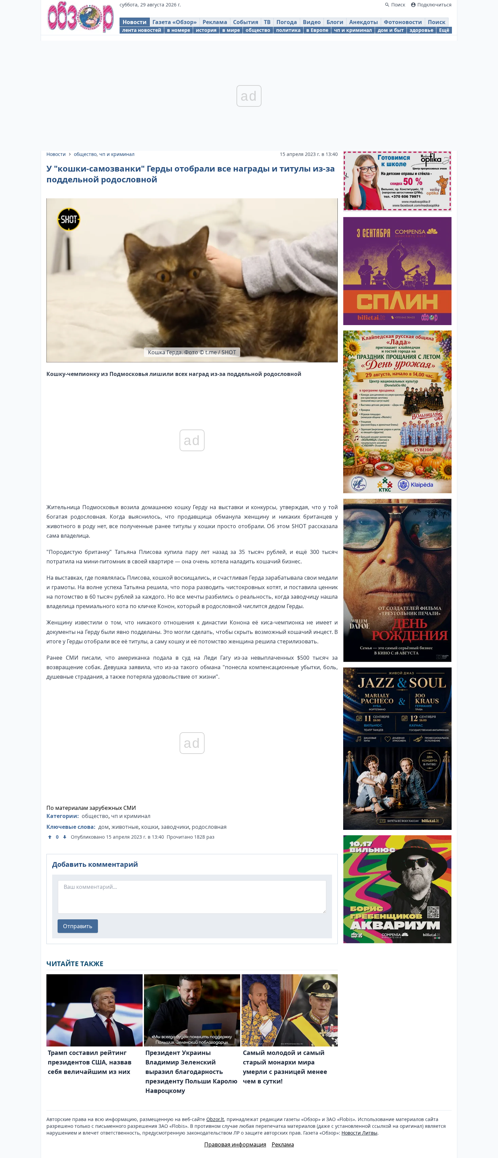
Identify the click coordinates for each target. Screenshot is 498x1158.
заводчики (175, 827)
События (245, 22)
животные (125, 827)
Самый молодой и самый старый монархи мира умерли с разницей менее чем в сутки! (285, 1067)
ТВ (267, 22)
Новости (135, 22)
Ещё (444, 30)
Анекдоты (363, 22)
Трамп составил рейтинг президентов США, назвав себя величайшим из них (89, 1062)
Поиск (436, 22)
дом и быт (391, 30)
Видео (312, 22)
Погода (286, 22)
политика (288, 30)
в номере (178, 30)
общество (258, 30)
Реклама (215, 22)
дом (103, 827)
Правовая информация (235, 1144)
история (206, 30)
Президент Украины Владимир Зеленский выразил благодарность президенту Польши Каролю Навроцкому (191, 1072)
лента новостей (141, 30)
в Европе (317, 30)
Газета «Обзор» (174, 22)
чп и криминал (353, 30)
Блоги (335, 22)
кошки (149, 827)
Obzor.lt (215, 1119)
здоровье (421, 30)
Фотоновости (403, 22)
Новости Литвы (359, 1133)
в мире (231, 30)
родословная (209, 827)
